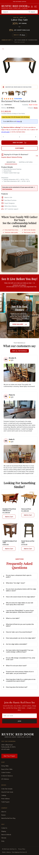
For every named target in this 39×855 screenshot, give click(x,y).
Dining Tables (4, 766)
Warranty (3, 838)
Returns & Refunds (6, 834)
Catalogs (3, 795)
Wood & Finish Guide (7, 792)
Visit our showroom (8, 741)
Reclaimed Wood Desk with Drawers (9, 509)
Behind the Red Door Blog (8, 818)
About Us (3, 812)
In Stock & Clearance (7, 776)
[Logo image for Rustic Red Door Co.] (17, 735)
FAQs (2, 841)
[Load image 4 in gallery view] (24, 93)
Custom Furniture (5, 772)
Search (33, 12)
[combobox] (19, 12)
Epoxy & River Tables (6, 769)
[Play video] (19, 253)
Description (11, 162)
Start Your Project (9, 756)
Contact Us (4, 828)
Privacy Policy (21, 849)
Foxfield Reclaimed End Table (10, 541)
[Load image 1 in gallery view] (5, 93)
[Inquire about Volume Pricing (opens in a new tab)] (37, 156)
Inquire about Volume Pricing (11, 157)
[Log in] (32, 6)
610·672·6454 (5, 749)
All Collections (5, 779)
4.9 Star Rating (18, 98)
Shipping (3, 831)
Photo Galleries (5, 799)
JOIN (19, 721)
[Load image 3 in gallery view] (18, 93)
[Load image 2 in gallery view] (11, 93)
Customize (19, 148)
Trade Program (5, 802)
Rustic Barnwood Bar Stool (27, 541)
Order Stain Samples (6, 789)
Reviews (3, 815)
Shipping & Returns (25, 162)
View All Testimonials (19, 351)
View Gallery (17, 324)
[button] (35, 7)
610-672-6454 (5, 132)
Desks (36, 107)
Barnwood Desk (26, 509)
